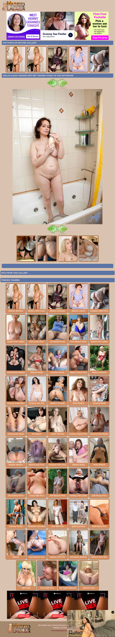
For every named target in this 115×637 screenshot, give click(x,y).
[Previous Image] (52, 88)
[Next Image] (63, 88)
